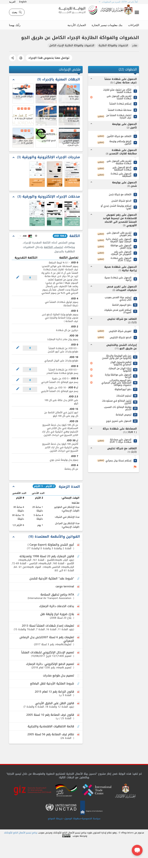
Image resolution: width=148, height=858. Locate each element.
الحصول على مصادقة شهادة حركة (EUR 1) (120, 440)
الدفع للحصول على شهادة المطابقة (121, 168)
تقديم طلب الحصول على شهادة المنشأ (119, 97)
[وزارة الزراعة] (46, 115)
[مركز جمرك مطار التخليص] (23, 138)
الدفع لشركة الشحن (121, 201)
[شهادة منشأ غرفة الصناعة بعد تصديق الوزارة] (72, 213)
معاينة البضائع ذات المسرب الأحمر (117, 408)
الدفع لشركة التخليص (120, 337)
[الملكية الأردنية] (23, 115)
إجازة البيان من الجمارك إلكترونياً (119, 369)
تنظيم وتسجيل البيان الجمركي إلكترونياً (120, 363)
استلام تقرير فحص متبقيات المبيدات (117, 311)
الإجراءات (133, 25)
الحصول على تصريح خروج (118, 421)
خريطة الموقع (55, 819)
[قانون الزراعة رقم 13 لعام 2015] (79, 692)
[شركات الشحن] (23, 93)
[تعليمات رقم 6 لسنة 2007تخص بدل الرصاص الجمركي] (79, 637)
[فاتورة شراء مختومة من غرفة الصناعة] (54, 213)
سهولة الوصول (72, 819)
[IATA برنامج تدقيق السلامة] (79, 595)
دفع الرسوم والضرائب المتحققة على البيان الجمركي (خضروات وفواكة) (116, 382)
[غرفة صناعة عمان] (69, 93)
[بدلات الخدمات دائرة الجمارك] (79, 606)
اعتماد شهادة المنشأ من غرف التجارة (118, 116)
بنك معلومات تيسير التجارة (107, 25)
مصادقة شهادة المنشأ (119, 110)
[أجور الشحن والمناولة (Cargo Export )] (79, 545)
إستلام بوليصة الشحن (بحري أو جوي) (116, 207)
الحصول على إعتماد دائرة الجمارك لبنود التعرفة (118, 240)
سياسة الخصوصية (91, 819)
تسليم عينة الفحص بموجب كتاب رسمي (118, 298)
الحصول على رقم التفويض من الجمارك (121, 253)
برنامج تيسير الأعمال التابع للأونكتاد (20, 832)
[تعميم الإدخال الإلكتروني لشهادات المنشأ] (79, 653)
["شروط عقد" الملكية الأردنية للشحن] (79, 579)
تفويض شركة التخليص (120, 331)
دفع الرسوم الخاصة (121, 305)
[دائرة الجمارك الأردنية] (69, 115)
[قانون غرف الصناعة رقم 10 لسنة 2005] (79, 715)
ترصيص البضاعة (123, 414)
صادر (134, 45)
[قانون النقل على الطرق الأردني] (79, 703)
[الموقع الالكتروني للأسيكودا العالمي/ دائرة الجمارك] (69, 138)
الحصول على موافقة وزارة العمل (120, 246)
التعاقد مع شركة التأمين (119, 136)
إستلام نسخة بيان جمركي (118, 460)
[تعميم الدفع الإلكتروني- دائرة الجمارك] (79, 664)
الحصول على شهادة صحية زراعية (118, 278)
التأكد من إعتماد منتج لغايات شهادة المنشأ (117, 91)
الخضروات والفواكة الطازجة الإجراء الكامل (71, 45)
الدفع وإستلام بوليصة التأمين (120, 142)
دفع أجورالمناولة (123, 389)
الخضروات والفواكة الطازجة (113, 45)
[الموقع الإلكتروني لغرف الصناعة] (46, 93)
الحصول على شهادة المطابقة (121, 174)
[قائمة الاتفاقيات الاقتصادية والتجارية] (79, 727)
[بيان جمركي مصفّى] (37, 213)
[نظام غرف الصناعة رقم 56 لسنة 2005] (79, 735)
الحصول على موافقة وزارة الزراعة (118, 375)
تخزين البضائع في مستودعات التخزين (116, 402)
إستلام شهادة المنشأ (120, 104)
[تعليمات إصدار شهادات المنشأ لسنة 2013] (79, 626)
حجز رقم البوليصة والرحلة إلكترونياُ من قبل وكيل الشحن (116, 357)
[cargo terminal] (79, 587)
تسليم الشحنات (123, 395)
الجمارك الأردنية (77, 25)
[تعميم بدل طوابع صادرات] (79, 676)
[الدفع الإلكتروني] (46, 138)
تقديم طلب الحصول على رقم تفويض (119, 234)
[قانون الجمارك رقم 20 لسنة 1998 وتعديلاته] (79, 556)
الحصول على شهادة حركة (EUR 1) (121, 259)
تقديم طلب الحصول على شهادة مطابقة (119, 162)
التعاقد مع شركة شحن (120, 194)
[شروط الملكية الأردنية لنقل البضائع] (79, 684)
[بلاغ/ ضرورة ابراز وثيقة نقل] (79, 614)
